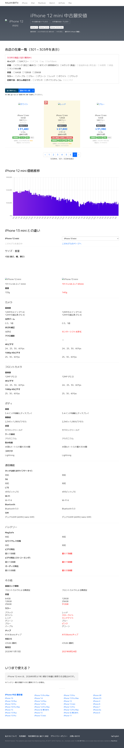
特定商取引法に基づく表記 (38, 736)
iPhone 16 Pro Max (12, 707)
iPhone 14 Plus (40, 701)
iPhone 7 (96, 707)
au (42, 61)
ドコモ (35, 61)
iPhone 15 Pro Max (42, 695)
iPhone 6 (96, 713)
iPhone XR (97, 695)
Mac (70, 3)
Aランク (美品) (68, 65)
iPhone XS (97, 698)
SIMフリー (24, 61)
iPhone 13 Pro (69, 695)
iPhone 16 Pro (10, 704)
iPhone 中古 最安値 (13, 694)
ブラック (73, 76)
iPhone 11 (68, 716)
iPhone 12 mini (69, 704)
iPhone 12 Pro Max (57, 27)
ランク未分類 (15, 68)
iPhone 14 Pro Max (42, 707)
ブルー (31, 76)
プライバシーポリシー (59, 736)
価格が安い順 (25, 91)
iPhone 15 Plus (11, 713)
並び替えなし (12, 91)
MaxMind (114, 741)
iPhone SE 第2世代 (71, 713)
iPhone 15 (9, 710)
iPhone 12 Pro (44, 27)
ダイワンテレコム (54, 80)
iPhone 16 (9, 698)
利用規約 (22, 736)
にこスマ (69, 80)
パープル (21, 76)
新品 (111, 65)
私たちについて (11, 736)
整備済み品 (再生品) (87, 65)
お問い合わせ (75, 736)
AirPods (61, 3)
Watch (52, 3)
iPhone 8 (96, 704)
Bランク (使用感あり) (49, 65)
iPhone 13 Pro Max (71, 698)
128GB (27, 72)
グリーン (42, 76)
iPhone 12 (34, 27)
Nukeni (11, 3)
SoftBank (52, 61)
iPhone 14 (39, 698)
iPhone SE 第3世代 (42, 710)
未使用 (102, 65)
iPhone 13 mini (40, 716)
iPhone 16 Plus (11, 701)
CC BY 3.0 (80, 741)
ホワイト (62, 76)
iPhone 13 (39, 713)
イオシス (38, 80)
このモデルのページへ (71, 243)
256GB (37, 72)
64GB (18, 72)
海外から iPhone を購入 (72, 32)
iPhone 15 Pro (10, 716)
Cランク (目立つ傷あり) (25, 65)
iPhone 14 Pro (40, 704)
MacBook (42, 3)
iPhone (24, 3)
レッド (52, 76)
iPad (33, 3)
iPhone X (96, 701)
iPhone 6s (97, 710)
